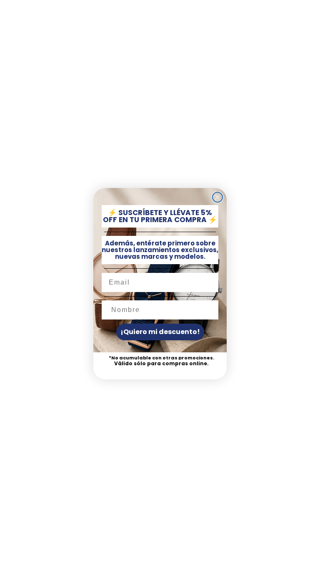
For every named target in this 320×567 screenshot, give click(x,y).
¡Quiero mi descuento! (160, 332)
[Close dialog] (217, 197)
